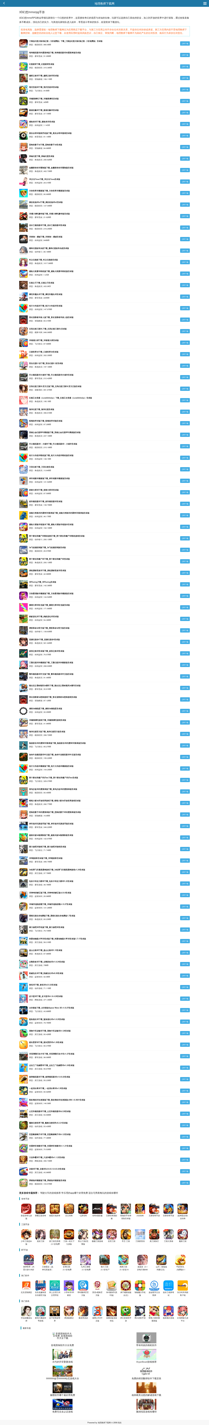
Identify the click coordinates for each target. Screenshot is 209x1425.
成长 (28, 22)
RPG (34, 17)
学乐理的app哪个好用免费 (74, 1192)
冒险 (171, 17)
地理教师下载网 (104, 3)
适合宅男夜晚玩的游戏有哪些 (103, 1192)
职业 (139, 17)
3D (20, 17)
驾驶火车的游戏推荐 (50, 1192)
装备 (187, 17)
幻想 (24, 17)
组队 (64, 22)
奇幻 (86, 17)
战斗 (85, 22)
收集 (182, 17)
